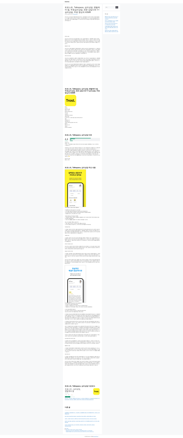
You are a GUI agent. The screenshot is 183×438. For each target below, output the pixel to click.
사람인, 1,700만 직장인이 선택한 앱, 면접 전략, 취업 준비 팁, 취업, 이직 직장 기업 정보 (81, 418)
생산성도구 (74, 429)
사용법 (71, 429)
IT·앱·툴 (67, 428)
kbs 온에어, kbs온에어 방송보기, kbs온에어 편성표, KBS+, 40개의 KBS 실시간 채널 (80, 416)
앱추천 (77, 429)
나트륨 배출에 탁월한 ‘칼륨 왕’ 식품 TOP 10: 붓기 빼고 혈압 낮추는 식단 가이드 (111, 27)
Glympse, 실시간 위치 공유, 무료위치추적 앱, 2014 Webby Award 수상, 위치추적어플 (79, 430)
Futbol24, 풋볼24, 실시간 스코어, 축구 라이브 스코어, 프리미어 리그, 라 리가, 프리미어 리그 (80, 431)
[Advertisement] (82, 29)
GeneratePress (95, 436)
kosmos (67, 1)
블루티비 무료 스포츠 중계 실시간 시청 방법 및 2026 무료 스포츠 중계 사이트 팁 (111, 18)
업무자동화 (80, 429)
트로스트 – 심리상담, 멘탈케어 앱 (71, 398)
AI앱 (66, 429)
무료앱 (69, 429)
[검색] (116, 7)
